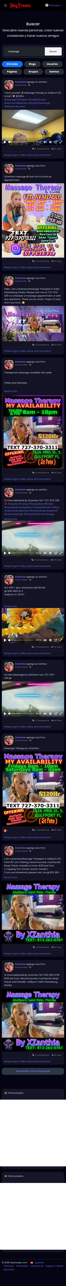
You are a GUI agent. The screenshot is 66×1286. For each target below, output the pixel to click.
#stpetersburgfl (13, 514)
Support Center (54, 1266)
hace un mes (20, 168)
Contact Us (37, 1266)
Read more (10, 391)
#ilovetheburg (37, 510)
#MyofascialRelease (16, 103)
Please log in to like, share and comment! (27, 155)
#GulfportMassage (39, 103)
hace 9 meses (21, 851)
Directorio (8, 1269)
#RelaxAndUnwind (14, 106)
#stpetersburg (12, 507)
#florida (48, 503)
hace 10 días (20, 85)
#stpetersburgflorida (16, 510)
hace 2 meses (21, 364)
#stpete (13, 503)
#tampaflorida (32, 514)
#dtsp (55, 507)
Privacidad (22, 1266)
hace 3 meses (21, 492)
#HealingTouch (37, 99)
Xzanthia (20, 81)
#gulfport (27, 507)
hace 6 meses (21, 740)
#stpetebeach (42, 507)
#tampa (23, 503)
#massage (47, 514)
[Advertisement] (33, 1133)
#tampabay (36, 503)
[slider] (21, 141)
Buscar (53, 51)
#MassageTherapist (16, 99)
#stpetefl (52, 510)
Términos (9, 1266)
